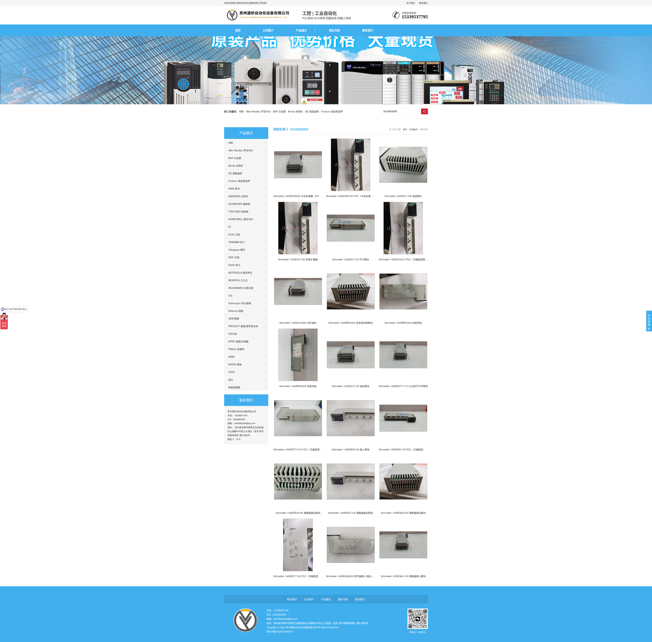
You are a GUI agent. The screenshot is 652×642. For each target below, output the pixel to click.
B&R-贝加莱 (279, 111)
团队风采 (334, 30)
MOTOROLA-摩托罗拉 (240, 272)
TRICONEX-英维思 (238, 211)
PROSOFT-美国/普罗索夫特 (243, 326)
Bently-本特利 (295, 111)
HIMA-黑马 (234, 188)
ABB (241, 111)
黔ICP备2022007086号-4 (280, 631)
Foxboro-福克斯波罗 (332, 111)
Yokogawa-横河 (236, 249)
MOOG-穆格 (235, 364)
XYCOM (232, 333)
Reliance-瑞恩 (235, 311)
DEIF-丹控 (233, 257)
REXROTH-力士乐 (238, 280)
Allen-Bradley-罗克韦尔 (258, 111)
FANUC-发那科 (236, 349)
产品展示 (301, 30)
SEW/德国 (233, 318)
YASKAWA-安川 (236, 242)
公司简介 (268, 30)
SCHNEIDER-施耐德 (239, 204)
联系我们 (423, 2)
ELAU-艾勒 (234, 234)
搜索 (424, 111)
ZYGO (231, 372)
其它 (230, 379)
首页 (238, 30)
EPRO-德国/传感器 (238, 341)
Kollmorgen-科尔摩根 (239, 303)
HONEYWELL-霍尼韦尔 (240, 219)
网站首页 (292, 599)
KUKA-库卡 (234, 265)
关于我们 (410, 2)
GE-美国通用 (312, 111)
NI (229, 226)
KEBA (231, 356)
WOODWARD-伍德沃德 (240, 288)
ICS (230, 295)
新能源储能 (234, 387)
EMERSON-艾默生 (238, 196)
